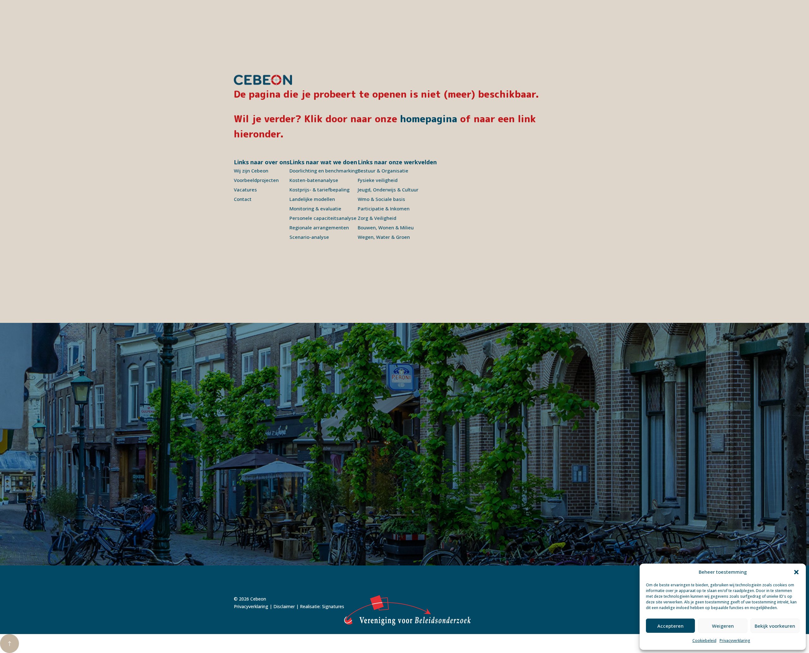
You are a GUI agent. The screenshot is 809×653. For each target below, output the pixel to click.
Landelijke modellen (312, 199)
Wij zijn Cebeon (251, 170)
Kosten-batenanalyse (313, 180)
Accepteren (670, 626)
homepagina (428, 118)
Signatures (333, 606)
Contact (243, 199)
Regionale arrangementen (319, 227)
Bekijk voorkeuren (775, 626)
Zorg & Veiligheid (377, 218)
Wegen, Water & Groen (384, 237)
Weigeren (723, 626)
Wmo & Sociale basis (381, 199)
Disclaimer (284, 606)
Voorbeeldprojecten (256, 180)
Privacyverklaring (735, 640)
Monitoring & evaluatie (315, 208)
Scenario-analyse (309, 237)
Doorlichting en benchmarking (323, 170)
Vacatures (245, 189)
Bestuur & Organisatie (383, 170)
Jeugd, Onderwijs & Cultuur (388, 189)
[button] (796, 572)
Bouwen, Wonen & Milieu (386, 227)
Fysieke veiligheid (378, 180)
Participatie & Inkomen (384, 208)
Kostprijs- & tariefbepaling (319, 189)
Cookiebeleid (704, 640)
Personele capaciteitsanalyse (322, 218)
